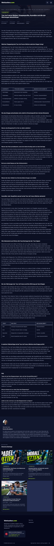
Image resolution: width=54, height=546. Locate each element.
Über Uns (31, 520)
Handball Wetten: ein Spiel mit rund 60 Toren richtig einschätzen (38, 469)
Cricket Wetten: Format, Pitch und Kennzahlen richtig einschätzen (12, 499)
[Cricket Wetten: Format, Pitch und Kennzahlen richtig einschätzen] (14, 488)
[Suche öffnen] (47, 2)
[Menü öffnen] (51, 2)
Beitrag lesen (6, 478)
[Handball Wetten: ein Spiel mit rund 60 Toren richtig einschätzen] (40, 457)
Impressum (31, 522)
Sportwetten (5, 12)
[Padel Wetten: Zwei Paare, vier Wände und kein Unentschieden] (14, 457)
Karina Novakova (20, 23)
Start (2, 9)
